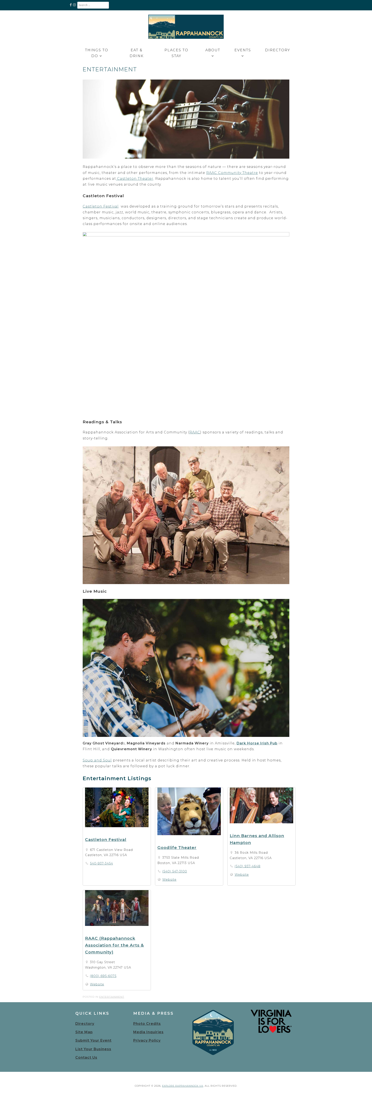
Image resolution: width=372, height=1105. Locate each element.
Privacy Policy (147, 1040)
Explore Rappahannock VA (182, 1085)
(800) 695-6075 (103, 976)
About (212, 50)
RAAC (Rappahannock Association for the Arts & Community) (114, 945)
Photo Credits (147, 1024)
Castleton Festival (101, 206)
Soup (88, 760)
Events (242, 50)
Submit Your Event (93, 1040)
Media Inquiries (148, 1032)
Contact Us (86, 1057)
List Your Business (93, 1049)
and (98, 760)
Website (169, 879)
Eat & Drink (137, 53)
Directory (277, 50)
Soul (107, 760)
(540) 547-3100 (174, 871)
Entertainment (111, 996)
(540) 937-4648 (247, 866)
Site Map (84, 1032)
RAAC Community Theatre (232, 173)
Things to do (96, 53)
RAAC (194, 432)
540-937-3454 (101, 863)
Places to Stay (176, 53)
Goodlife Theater (177, 847)
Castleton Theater (134, 179)
